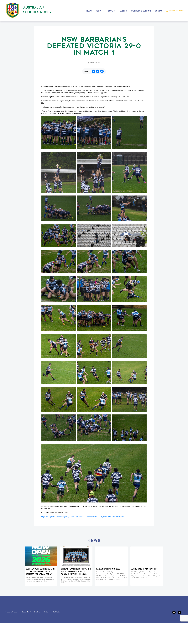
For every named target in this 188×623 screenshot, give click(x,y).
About (99, 10)
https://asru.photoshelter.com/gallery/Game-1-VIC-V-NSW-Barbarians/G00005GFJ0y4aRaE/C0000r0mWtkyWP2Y (82, 517)
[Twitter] (98, 71)
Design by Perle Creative (31, 612)
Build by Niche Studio (52, 612)
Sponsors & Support (141, 10)
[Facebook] (93, 71)
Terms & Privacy (12, 612)
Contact (159, 10)
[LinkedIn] (102, 71)
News (89, 10)
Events (123, 10)
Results (111, 10)
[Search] (166, 10)
